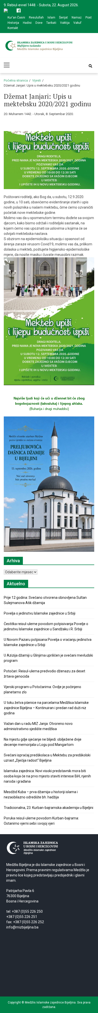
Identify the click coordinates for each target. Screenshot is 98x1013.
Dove (38, 23)
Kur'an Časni (16, 17)
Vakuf (77, 23)
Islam (51, 17)
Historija (13, 23)
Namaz (77, 17)
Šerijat (63, 17)
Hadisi (27, 23)
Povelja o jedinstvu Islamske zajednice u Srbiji (39, 613)
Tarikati (51, 23)
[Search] (90, 66)
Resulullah (36, 17)
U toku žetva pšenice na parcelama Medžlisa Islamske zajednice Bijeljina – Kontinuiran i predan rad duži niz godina (46, 708)
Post (88, 17)
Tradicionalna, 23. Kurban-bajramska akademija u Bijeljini (48, 808)
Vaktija (65, 23)
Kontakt (13, 28)
